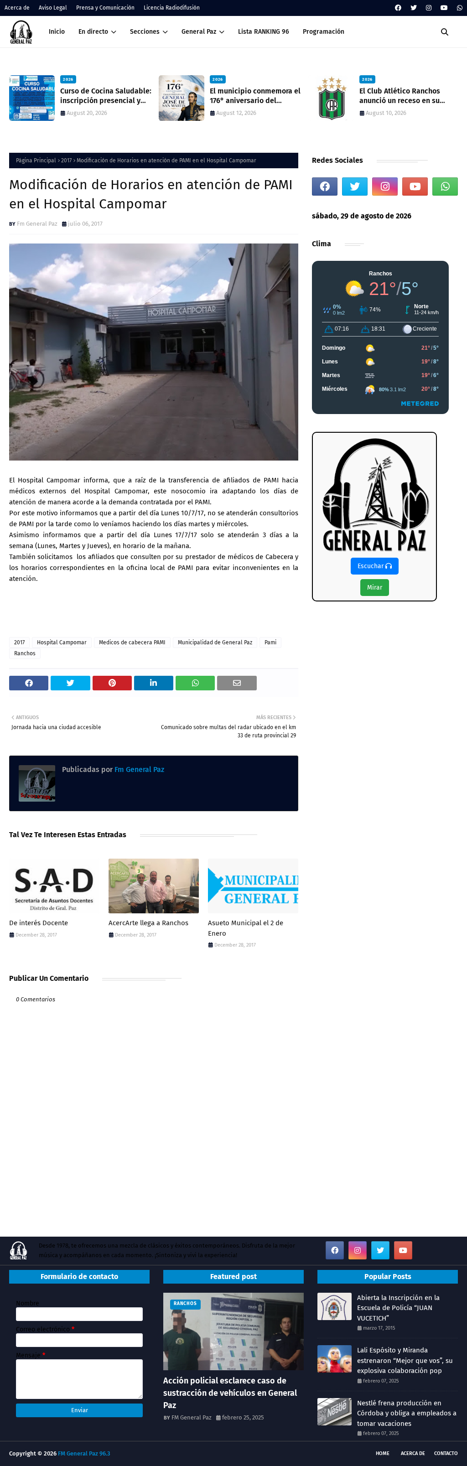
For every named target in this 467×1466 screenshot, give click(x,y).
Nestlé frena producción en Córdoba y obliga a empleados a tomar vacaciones (407, 1413)
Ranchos (25, 653)
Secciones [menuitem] (145, 32)
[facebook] (398, 8)
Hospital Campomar (62, 642)
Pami (270, 642)
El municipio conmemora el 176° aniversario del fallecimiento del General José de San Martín (255, 96)
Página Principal (36, 160)
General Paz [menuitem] (199, 32)
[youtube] (444, 8)
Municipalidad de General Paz (215, 642)
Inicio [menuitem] (57, 32)
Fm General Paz (37, 223)
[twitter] (413, 8)
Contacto (446, 1453)
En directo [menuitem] (93, 32)
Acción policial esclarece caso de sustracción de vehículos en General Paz (230, 1393)
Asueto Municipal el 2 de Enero (245, 928)
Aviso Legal (53, 8)
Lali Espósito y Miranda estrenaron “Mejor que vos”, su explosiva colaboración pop (405, 1360)
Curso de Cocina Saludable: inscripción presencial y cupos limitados (105, 96)
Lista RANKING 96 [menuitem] (263, 32)
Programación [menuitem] (323, 32)
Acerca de (17, 8)
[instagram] (429, 8)
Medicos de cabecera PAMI (132, 642)
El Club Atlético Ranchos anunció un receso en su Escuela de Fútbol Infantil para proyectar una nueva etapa (402, 96)
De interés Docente (38, 923)
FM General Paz (191, 1417)
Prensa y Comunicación (105, 8)
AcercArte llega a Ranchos (148, 923)
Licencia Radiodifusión (172, 8)
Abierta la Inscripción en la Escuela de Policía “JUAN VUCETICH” (398, 1308)
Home (382, 1453)
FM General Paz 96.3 (84, 1453)
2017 (66, 160)
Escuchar (371, 566)
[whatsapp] (458, 8)
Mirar (374, 587)
